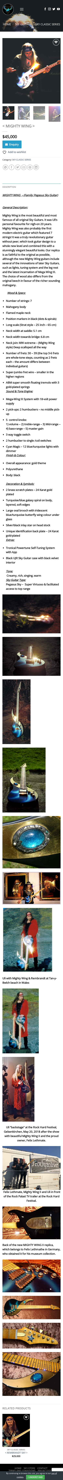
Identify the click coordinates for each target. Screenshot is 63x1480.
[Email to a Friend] (24, 167)
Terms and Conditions (22, 1470)
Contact (42, 1468)
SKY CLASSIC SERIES (47, 24)
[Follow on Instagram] (49, 9)
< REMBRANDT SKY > (16, 1452)
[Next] (55, 70)
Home (7, 24)
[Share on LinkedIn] (36, 167)
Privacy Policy (46, 1470)
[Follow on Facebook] (45, 9)
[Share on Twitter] (18, 167)
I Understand (35, 1477)
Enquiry (14, 144)
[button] (22, 9)
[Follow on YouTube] (58, 9)
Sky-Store (29, 1468)
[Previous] (7, 70)
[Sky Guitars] (9, 9)
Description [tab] (9, 187)
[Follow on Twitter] (53, 9)
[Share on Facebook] (12, 167)
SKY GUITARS (23, 24)
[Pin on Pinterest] (30, 167)
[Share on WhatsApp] (5, 167)
